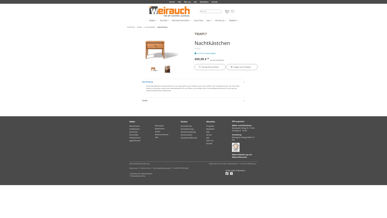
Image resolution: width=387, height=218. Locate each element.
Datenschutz (145, 168)
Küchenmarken (186, 135)
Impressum (133, 168)
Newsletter (210, 129)
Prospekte (210, 126)
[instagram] (231, 173)
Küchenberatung (187, 129)
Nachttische (162, 27)
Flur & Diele (133, 135)
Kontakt (209, 143)
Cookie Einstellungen (181, 168)
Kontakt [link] (215, 2)
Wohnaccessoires (161, 134)
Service (209, 135)
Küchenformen (186, 126)
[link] (169, 11)
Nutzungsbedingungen (161, 168)
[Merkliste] (232, 10)
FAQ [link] (179, 2)
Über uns (209, 140)
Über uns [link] (187, 2)
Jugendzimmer (134, 140)
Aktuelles (210, 121)
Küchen (184, 121)
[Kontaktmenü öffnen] (227, 11)
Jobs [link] (195, 2)
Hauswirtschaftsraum (189, 138)
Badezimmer (160, 129)
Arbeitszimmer (135, 138)
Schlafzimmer (150, 27)
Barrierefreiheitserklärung (139, 164)
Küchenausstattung (188, 132)
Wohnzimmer (134, 126)
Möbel (139, 27)
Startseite (131, 27)
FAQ (207, 132)
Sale (156, 137)
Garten (157, 131)
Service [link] (172, 2)
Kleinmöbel (159, 126)
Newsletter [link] (204, 2)
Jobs (208, 138)
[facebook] (227, 173)
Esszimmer (133, 132)
